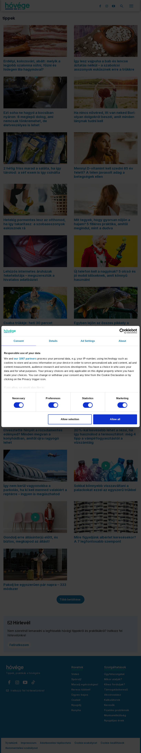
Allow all (115, 419)
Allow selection (70, 419)
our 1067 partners (25, 358)
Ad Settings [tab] (88, 340)
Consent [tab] (19, 340)
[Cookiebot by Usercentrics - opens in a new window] (122, 331)
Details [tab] (53, 340)
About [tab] (122, 340)
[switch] (53, 405)
